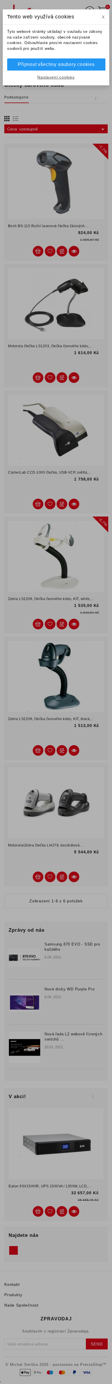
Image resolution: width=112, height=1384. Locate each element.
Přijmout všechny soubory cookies (56, 64)
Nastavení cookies (56, 77)
